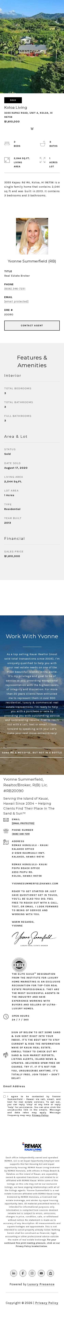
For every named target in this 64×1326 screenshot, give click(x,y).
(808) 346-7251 (14, 288)
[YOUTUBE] (41, 1273)
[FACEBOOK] (22, 1273)
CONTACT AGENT (32, 325)
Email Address (14, 1086)
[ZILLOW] (50, 1273)
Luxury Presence (41, 1284)
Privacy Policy (40, 1115)
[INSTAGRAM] (32, 1273)
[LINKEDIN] (13, 1273)
